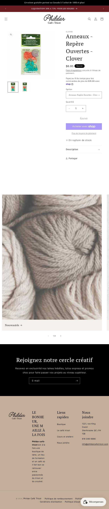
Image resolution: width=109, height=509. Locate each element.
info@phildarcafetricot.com (95, 444)
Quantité (70, 102)
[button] (6, 19)
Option (69, 89)
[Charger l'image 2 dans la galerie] (25, 87)
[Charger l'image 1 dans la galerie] (13, 87)
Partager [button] (73, 158)
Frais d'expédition (74, 70)
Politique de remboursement (59, 498)
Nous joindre (63, 443)
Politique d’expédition (75, 502)
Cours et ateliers (65, 436)
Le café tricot (63, 430)
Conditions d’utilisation (51, 502)
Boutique (61, 424)
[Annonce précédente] (5, 9)
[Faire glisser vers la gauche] (48, 336)
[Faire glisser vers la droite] (61, 336)
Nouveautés (12, 325)
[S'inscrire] (77, 380)
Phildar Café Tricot (32, 498)
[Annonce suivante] (103, 9)
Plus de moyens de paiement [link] (84, 133)
